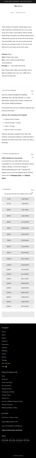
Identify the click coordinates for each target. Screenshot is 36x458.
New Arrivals (6, 363)
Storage (4, 360)
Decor (3, 335)
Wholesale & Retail (8, 392)
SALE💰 (4, 366)
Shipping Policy (7, 389)
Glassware (5, 344)
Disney (4, 338)
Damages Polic (16, 175)
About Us (5, 379)
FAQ (3, 376)
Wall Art (4, 341)
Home (12, 12)
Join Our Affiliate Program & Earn (12, 401)
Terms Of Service (7, 404)
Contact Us (5, 398)
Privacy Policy (6, 395)
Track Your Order (7, 382)
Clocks (4, 354)
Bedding (4, 351)
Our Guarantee (6, 386)
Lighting (4, 347)
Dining (4, 357)
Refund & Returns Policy (9, 408)
